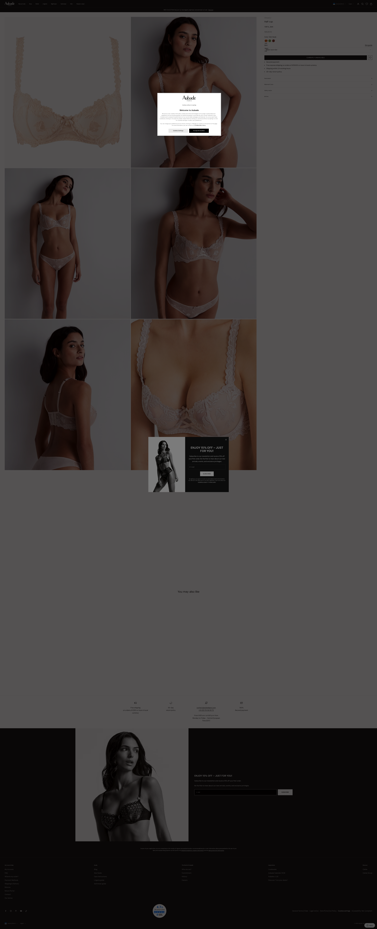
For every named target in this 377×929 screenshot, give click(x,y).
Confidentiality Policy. (200, 125)
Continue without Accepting (189, 105)
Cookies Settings (178, 130)
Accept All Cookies (199, 130)
